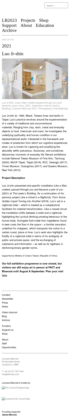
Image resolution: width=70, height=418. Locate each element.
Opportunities (9, 347)
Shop (44, 20)
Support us (7, 329)
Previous (18, 78)
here (4, 275)
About (26, 25)
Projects (28, 20)
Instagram (67, 11)
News (5, 306)
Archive (9, 30)
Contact (6, 294)
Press (5, 302)
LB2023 (9, 20)
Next (51, 78)
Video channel (9, 312)
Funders (6, 325)
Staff (4, 343)
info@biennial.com (10, 374)
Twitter (59, 11)
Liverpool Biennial (18, 8)
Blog (4, 316)
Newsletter (7, 298)
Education (45, 25)
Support (9, 25)
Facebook (63, 11)
